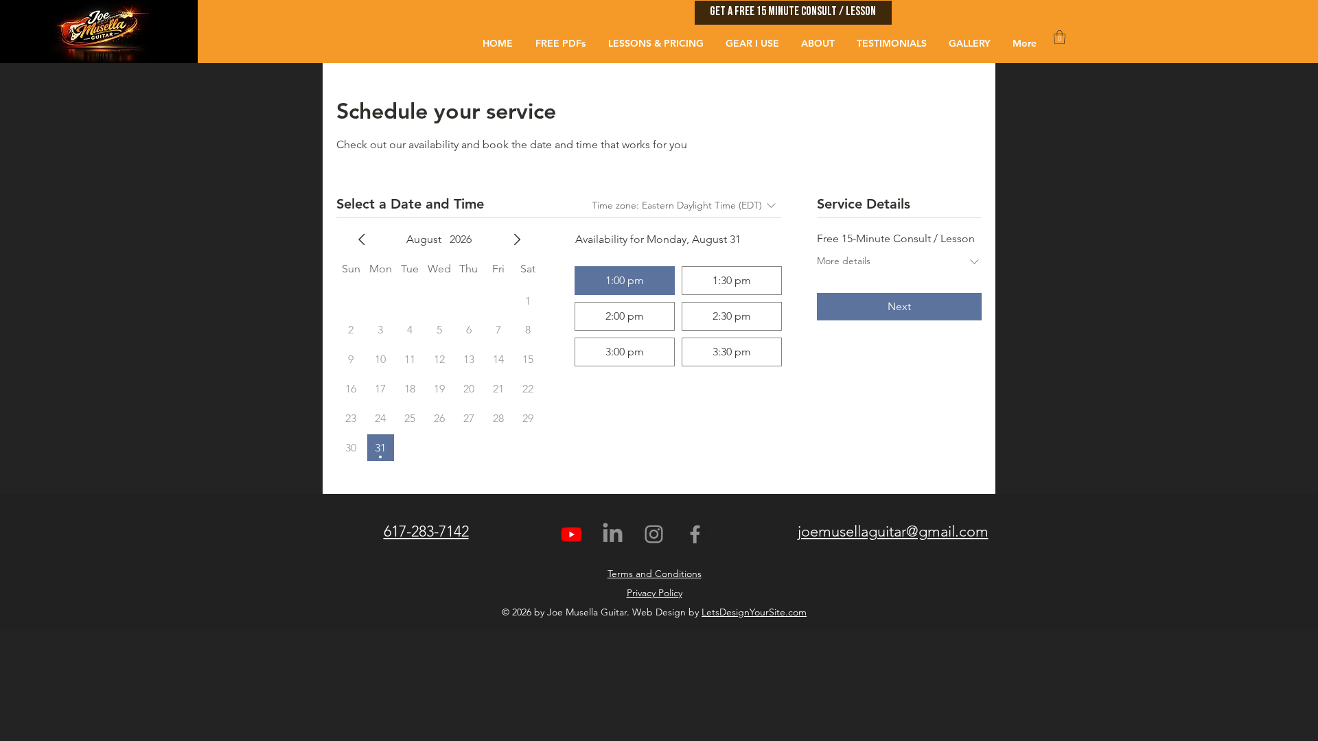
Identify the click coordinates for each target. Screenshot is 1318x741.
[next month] (517, 239)
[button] (793, 13)
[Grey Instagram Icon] (654, 534)
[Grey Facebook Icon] (695, 534)
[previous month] (362, 239)
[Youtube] (571, 534)
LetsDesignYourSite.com (754, 612)
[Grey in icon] (613, 534)
